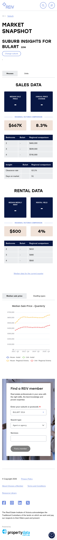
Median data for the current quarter (28, 273)
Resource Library (9, 493)
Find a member (20, 449)
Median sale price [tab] (14, 296)
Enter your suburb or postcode (25, 407)
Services (14, 433)
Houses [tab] (9, 73)
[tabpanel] (28, 178)
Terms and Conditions (36, 486)
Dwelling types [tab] (39, 296)
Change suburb (11, 53)
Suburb (10, 16)
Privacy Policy (27, 479)
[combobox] (28, 412)
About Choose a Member (12, 486)
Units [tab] (26, 73)
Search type (16, 420)
